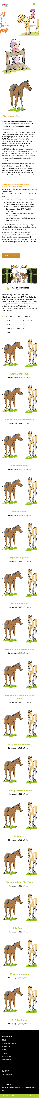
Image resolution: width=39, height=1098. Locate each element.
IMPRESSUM (6, 1060)
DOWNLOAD (6, 1046)
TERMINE (5, 1053)
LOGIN (4, 1050)
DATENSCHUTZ (7, 1056)
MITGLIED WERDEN (11, 255)
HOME (4, 1040)
